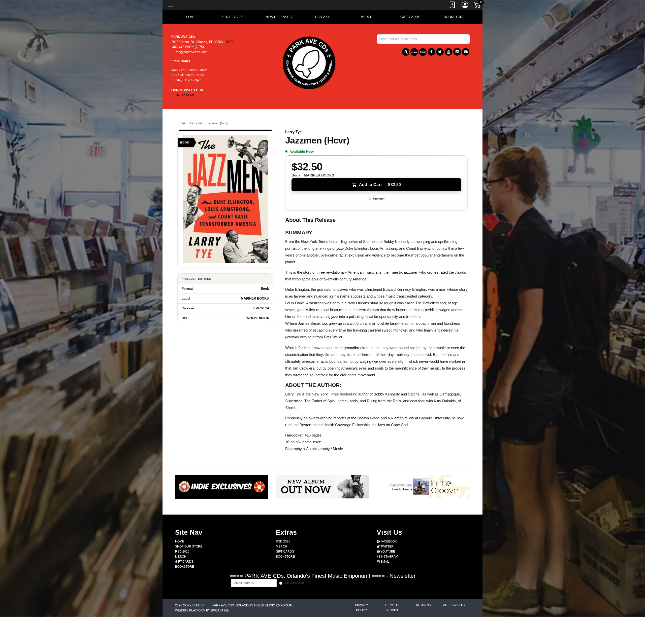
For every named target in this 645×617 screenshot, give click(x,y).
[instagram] (457, 52)
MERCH (366, 17)
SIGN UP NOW (182, 95)
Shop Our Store (188, 546)
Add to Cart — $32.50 (380, 185)
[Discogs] (422, 52)
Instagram (389, 556)
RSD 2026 (322, 17)
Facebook (388, 541)
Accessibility (454, 605)
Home (181, 123)
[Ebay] (414, 52)
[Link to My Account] (465, 6)
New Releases (279, 17)
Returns (423, 605)
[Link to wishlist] (452, 6)
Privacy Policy (361, 607)
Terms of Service (392, 607)
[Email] (465, 52)
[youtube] (448, 52)
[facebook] (431, 52)
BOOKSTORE (454, 17)
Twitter (387, 546)
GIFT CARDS (410, 17)
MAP (229, 42)
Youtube (387, 551)
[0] (477, 6)
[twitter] (440, 52)
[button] (234, 17)
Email (385, 561)
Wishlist (378, 199)
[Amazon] (405, 52)
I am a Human (293, 583)
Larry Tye (196, 123)
